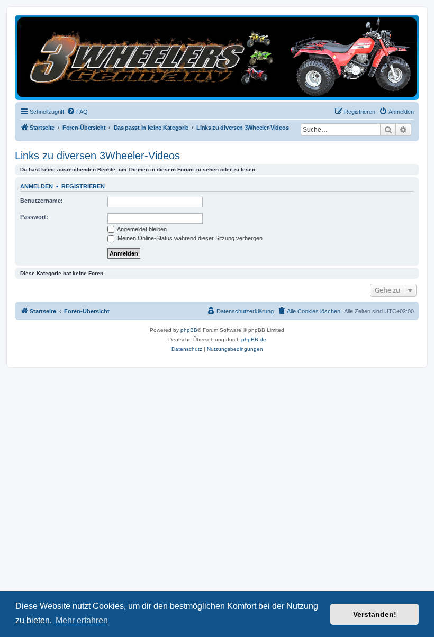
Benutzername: (41, 200)
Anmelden (36, 186)
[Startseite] (217, 57)
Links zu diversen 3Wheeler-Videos (97, 155)
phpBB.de (253, 339)
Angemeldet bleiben (141, 229)
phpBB (188, 330)
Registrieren (83, 186)
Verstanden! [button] (374, 614)
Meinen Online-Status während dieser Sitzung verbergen (189, 238)
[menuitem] (77, 111)
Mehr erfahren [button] (82, 620)
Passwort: (34, 217)
